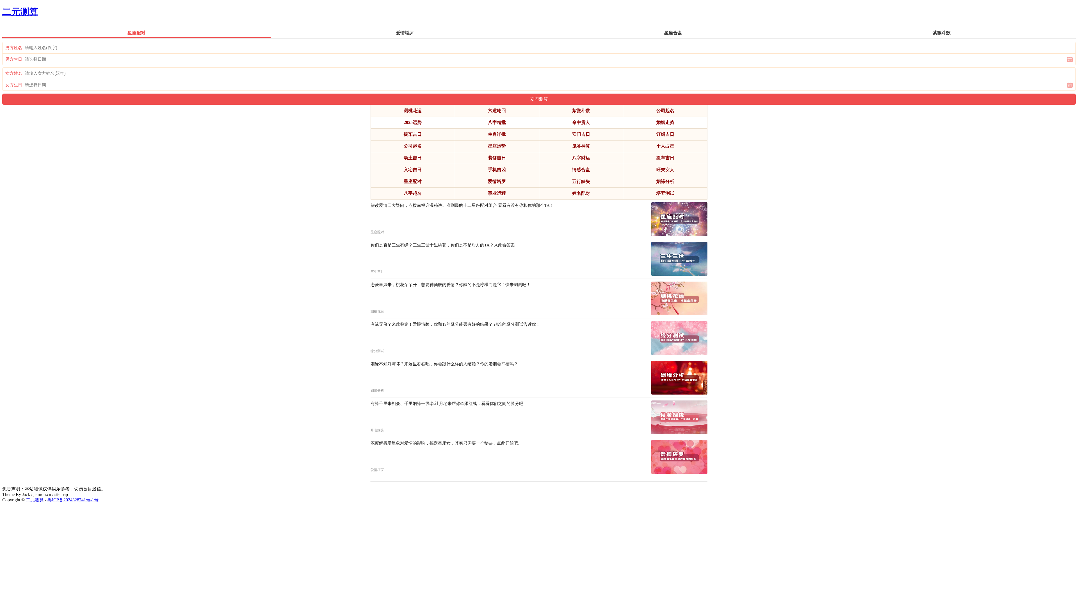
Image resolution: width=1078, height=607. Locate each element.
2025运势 (413, 122)
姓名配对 (581, 193)
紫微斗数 (581, 110)
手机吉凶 (497, 169)
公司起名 (665, 110)
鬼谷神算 (581, 146)
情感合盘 (581, 169)
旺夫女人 (665, 169)
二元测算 (20, 12)
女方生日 (13, 85)
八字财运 (581, 157)
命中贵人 (581, 122)
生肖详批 (497, 134)
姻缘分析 (665, 181)
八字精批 (497, 122)
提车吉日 (413, 134)
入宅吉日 (413, 169)
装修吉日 (497, 157)
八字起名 (413, 193)
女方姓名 (13, 73)
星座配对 (413, 181)
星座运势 (497, 146)
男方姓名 (13, 48)
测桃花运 (413, 110)
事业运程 (497, 193)
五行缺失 (581, 181)
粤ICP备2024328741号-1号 (73, 499)
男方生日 (13, 59)
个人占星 (665, 146)
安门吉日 (581, 134)
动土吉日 (413, 157)
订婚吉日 (665, 134)
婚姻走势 (665, 122)
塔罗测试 (665, 193)
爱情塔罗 (497, 181)
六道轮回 (497, 110)
